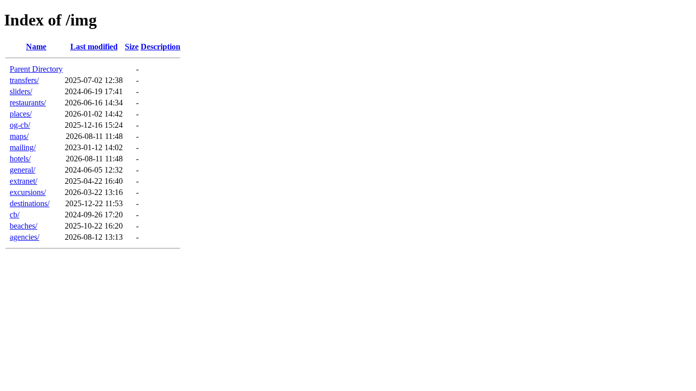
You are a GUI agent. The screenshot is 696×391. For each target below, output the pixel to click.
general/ (22, 169)
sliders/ (21, 91)
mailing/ (23, 147)
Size (132, 46)
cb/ (14, 214)
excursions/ (28, 192)
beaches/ (23, 225)
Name (36, 46)
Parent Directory (36, 69)
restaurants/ (28, 102)
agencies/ (24, 237)
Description (160, 46)
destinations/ (29, 203)
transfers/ (24, 80)
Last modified (94, 46)
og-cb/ (20, 125)
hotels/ (20, 158)
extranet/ (23, 181)
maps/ (19, 136)
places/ (21, 113)
